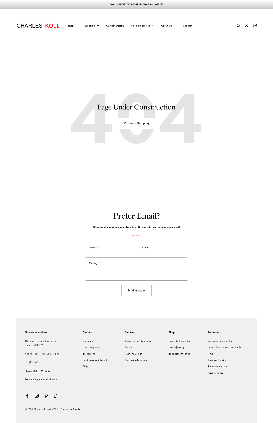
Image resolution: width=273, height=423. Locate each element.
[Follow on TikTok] (55, 395)
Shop (71, 25)
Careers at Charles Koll (220, 340)
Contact (187, 25)
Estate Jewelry (176, 347)
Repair (128, 347)
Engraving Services (136, 359)
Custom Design (115, 25)
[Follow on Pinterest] (46, 395)
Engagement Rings (179, 353)
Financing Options (218, 366)
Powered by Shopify (70, 409)
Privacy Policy (215, 372)
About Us (166, 25)
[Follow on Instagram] (36, 395)
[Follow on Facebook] (27, 395)
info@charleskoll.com (44, 379)
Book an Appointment (95, 359)
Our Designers (91, 347)
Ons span (88, 340)
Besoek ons (89, 353)
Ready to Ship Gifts (179, 340)
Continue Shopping (136, 123)
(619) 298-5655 (42, 370)
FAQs (210, 353)
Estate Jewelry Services (138, 340)
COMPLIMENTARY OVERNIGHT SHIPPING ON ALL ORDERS (136, 4)
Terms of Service (217, 359)
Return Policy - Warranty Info (224, 347)
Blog (85, 366)
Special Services (140, 25)
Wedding (90, 25)
